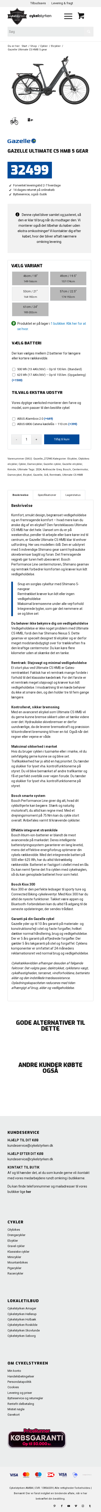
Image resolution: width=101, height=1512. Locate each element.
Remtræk (55, 474)
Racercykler (15, 1273)
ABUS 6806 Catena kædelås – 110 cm (47, 424)
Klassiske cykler (18, 1251)
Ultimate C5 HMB (72, 474)
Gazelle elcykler (72, 464)
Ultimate (22, 469)
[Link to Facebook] (61, 1506)
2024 (38, 469)
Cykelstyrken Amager (22, 1308)
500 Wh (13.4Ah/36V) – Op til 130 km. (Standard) (49, 369)
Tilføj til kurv (62, 439)
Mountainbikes (18, 1262)
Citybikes (14, 1229)
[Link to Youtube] (68, 1506)
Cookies (13, 1387)
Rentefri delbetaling (21, 1404)
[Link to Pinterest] (54, 1506)
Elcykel (27, 474)
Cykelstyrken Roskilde (22, 1325)
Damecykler (34, 464)
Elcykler (72, 458)
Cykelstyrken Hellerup (22, 1314)
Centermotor (80, 469)
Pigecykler (14, 1268)
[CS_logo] (33, 16)
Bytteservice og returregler (25, 1398)
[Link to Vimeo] (75, 1506)
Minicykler (14, 1257)
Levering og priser (20, 1393)
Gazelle (38, 474)
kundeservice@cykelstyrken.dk (30, 1145)
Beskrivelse (20, 495)
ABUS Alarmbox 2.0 (35, 418)
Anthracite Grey (52, 469)
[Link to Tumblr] (89, 1506)
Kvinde (12, 469)
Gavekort (14, 1414)
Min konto (14, 1370)
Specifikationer (47, 495)
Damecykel (15, 474)
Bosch (67, 469)
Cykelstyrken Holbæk (22, 1319)
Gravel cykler (16, 1246)
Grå (46, 474)
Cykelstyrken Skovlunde (24, 1330)
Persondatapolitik (19, 1382)
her (28, 1192)
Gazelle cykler (52, 464)
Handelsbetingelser (21, 1376)
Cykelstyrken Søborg (22, 1336)
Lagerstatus (73, 495)
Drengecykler (16, 1235)
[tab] (20, 495)
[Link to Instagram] (82, 1506)
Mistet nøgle (16, 1409)
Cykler (22, 464)
